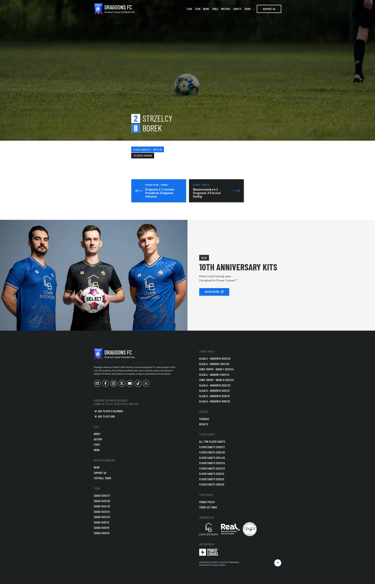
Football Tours (102, 478)
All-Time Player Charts (212, 441)
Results (203, 424)
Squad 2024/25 (102, 506)
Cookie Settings (208, 507)
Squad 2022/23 (102, 517)
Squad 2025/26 (102, 501)
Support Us (269, 9)
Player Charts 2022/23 (212, 468)
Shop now (212, 291)
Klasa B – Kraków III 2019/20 (214, 401)
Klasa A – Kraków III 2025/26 (214, 358)
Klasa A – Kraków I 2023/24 (214, 374)
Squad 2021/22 (101, 522)
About (97, 434)
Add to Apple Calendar (110, 411)
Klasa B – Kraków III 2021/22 (214, 390)
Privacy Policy (207, 502)
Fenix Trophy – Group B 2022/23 (216, 380)
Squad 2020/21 (101, 527)
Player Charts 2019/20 (211, 484)
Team (197, 9)
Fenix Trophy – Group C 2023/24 (216, 369)
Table (215, 9)
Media (97, 450)
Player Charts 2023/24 (212, 463)
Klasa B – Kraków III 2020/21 (214, 396)
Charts (237, 9)
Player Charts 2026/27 (212, 447)
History (98, 439)
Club (189, 9)
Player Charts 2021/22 (211, 473)
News (206, 9)
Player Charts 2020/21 (211, 479)
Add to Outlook (106, 416)
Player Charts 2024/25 (212, 457)
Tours (247, 9)
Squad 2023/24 (102, 511)
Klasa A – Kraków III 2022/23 (214, 385)
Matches (225, 9)
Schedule (204, 419)
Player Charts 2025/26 (212, 452)
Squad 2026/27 (102, 495)
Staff (97, 444)
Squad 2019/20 (101, 533)
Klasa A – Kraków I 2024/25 (214, 364)
